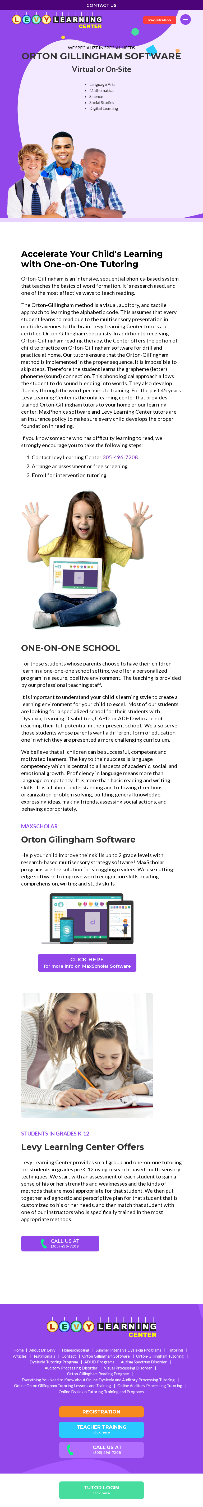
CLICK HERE (87, 962)
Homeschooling (76, 1350)
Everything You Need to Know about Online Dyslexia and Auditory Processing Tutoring (99, 1379)
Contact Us (101, 5)
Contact (69, 1356)
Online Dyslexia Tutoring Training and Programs (101, 1391)
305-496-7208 (120, 457)
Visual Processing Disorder (128, 1368)
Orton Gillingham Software (106, 1356)
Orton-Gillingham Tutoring (160, 1356)
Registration (159, 20)
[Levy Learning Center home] (57, 20)
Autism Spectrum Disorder (144, 1361)
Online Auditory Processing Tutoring (150, 1385)
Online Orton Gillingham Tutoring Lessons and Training (63, 1385)
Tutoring (176, 1350)
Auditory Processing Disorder (71, 1368)
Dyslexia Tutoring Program (54, 1361)
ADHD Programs (99, 1361)
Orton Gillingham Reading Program (98, 1373)
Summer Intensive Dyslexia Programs (129, 1350)
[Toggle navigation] (185, 19)
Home (18, 1350)
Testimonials (44, 1356)
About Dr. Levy (42, 1350)
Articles (20, 1356)
